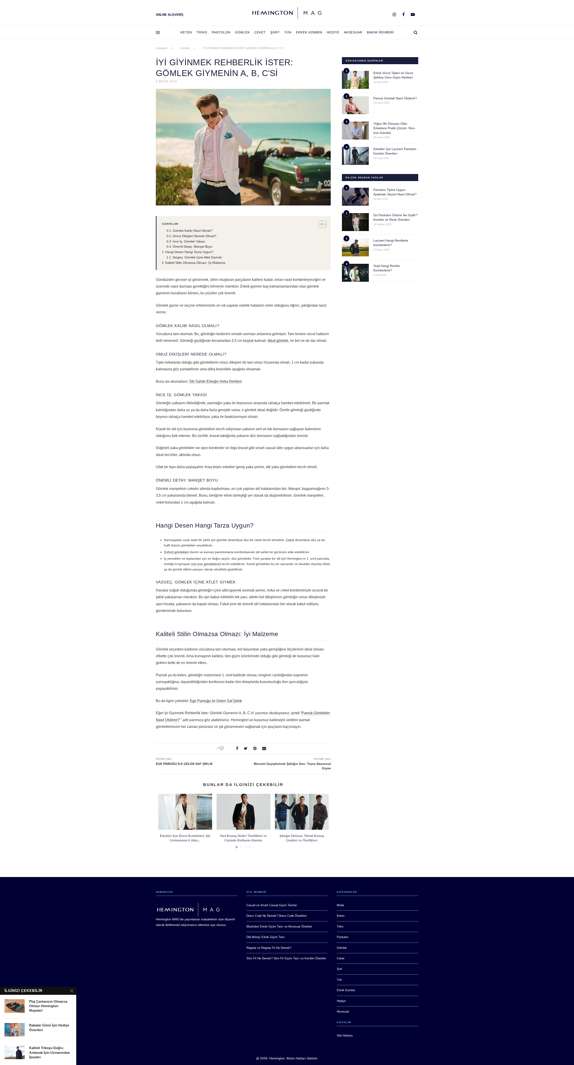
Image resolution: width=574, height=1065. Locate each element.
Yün (287, 32)
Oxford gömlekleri (176, 552)
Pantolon (221, 32)
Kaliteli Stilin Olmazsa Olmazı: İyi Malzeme (195, 262)
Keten (186, 32)
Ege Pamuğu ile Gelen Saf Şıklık (216, 701)
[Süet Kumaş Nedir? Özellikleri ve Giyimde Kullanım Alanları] (243, 812)
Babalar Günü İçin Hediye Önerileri (49, 1027)
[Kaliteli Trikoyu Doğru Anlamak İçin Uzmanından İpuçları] (14, 1052)
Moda (340, 905)
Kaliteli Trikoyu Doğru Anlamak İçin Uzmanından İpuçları (49, 1052)
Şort (275, 32)
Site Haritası (345, 1035)
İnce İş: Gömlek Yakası (189, 241)
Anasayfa (161, 48)
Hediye (333, 32)
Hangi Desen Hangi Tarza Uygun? (189, 252)
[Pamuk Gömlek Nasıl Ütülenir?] (355, 105)
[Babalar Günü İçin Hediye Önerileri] (14, 1030)
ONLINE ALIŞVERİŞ (169, 14)
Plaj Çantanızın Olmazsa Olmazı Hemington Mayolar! (48, 1006)
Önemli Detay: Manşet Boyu (192, 246)
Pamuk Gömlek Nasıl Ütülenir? (395, 98)
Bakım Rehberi (380, 32)
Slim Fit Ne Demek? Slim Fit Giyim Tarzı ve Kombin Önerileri (286, 958)
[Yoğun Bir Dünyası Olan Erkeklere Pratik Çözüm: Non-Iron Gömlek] (355, 131)
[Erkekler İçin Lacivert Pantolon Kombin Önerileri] (355, 156)
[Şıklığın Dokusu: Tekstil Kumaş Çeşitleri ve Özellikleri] (302, 812)
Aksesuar (353, 32)
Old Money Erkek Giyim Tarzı (265, 937)
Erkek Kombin (309, 32)
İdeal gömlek (278, 341)
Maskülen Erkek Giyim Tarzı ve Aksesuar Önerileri (279, 926)
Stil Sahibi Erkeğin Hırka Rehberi (215, 381)
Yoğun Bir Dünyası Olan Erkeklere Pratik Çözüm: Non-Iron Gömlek (394, 128)
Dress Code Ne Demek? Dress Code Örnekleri (276, 915)
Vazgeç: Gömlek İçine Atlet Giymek (197, 257)
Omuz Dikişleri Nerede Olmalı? (194, 236)
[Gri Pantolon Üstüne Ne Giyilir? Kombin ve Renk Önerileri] (355, 222)
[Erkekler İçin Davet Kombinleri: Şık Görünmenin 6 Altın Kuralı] (185, 812)
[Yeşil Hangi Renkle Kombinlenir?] (355, 273)
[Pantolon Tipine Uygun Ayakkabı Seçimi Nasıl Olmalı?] (355, 197)
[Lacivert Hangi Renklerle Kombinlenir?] (355, 247)
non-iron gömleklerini (206, 564)
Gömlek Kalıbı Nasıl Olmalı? (193, 230)
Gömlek (242, 32)
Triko (201, 32)
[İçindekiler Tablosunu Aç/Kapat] (320, 224)
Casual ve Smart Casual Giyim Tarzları (271, 905)
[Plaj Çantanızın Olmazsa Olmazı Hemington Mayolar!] (14, 1006)
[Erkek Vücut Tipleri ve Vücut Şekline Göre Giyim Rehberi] (355, 80)
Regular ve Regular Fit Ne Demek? (268, 947)
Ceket (260, 32)
